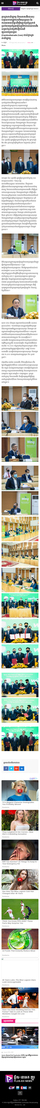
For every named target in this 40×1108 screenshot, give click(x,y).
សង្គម (5, 42)
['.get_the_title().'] (20, 1038)
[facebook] (20, 1093)
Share (4, 45)
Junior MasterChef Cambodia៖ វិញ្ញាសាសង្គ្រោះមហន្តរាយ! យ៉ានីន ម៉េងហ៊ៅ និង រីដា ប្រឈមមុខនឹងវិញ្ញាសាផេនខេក (18, 1056)
